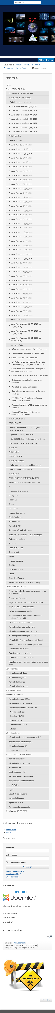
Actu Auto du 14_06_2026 (21, 245)
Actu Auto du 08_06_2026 (21, 271)
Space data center (17, 513)
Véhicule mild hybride (17, 678)
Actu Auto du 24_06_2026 (21, 202)
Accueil (19, 65)
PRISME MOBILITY (17, 419)
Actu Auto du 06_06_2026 (21, 280)
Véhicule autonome (13, 733)
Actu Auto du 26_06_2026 (21, 193)
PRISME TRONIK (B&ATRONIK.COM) (24, 482)
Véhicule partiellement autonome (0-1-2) (25, 737)
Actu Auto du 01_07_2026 (21, 171)
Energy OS (13, 495)
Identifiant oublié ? (13, 874)
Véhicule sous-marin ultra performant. (24, 631)
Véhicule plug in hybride (18, 686)
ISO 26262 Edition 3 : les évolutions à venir (28, 439)
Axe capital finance (16, 798)
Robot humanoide (16, 548)
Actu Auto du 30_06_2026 (21, 175)
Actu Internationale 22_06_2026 (24, 128)
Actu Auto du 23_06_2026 (21, 206)
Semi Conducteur (16, 517)
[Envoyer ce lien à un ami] (51, 936)
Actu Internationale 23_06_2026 (24, 123)
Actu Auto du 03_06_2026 (21, 293)
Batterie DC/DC (16, 720)
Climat (11, 574)
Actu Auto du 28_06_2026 (21, 184)
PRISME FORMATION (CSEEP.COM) (24, 582)
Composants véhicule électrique (17, 68)
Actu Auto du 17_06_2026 (21, 232)
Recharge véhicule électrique (20, 530)
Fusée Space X (16, 561)
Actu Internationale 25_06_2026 (24, 115)
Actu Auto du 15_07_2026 (21, 149)
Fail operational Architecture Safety (24, 443)
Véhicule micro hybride (18, 673)
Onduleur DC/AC (17, 716)
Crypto (11, 789)
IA (9, 487)
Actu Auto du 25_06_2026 (21, 197)
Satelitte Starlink (17, 569)
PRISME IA (13, 448)
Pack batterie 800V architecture (24, 387)
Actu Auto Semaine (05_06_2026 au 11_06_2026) (26, 332)
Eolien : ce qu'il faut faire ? (21, 470)
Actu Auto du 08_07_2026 (21, 167)
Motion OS (13, 500)
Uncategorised (19, 943)
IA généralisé (14, 785)
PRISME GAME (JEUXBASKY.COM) (24, 478)
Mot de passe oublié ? (15, 871)
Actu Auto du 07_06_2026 (21, 276)
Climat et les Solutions (18, 794)
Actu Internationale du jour (20, 102)
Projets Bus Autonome (18, 598)
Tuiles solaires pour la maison (21, 623)
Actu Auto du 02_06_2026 (21, 298)
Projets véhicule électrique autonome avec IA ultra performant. (27, 592)
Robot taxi (13, 543)
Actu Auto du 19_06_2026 (21, 223)
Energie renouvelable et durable (21, 781)
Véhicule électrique (32, 65)
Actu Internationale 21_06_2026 (24, 132)
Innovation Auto (16, 345)
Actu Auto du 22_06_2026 (21, 210)
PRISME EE (14, 452)
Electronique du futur (17, 772)
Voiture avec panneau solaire (20, 611)
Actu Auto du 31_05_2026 (21, 307)
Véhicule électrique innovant (20, 763)
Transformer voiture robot (19, 649)
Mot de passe (11, 855)
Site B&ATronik (9, 918)
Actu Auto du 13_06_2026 (21, 250)
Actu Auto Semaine (18, 320)
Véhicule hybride (12, 669)
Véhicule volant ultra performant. (22, 627)
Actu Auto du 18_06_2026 (21, 228)
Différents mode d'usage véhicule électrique (29, 349)
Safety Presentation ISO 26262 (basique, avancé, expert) (27, 429)
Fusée (11, 557)
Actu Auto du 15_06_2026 (21, 241)
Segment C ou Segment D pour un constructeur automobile (25, 413)
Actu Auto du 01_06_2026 (21, 302)
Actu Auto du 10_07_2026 (21, 158)
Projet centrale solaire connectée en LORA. (26, 602)
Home (8, 85)
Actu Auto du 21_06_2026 (21, 215)
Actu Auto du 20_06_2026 (21, 219)
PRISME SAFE (15, 423)
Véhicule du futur (15, 768)
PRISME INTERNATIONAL (20, 98)
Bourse (11, 504)
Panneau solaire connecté (19, 807)
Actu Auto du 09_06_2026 (21, 263)
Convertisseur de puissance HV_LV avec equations (28, 392)
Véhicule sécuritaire (17, 759)
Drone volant (14, 552)
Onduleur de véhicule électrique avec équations (26, 381)
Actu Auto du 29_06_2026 (21, 180)
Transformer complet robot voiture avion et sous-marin (28, 663)
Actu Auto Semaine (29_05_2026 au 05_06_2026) (26, 339)
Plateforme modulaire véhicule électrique (25, 535)
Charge (13, 729)
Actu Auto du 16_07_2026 (21, 145)
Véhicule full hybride (17, 682)
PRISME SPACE (16, 456)
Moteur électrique (17, 712)
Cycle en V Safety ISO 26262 (22, 435)
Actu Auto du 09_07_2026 (21, 162)
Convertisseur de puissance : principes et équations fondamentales (28, 370)
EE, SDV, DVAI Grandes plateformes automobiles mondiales (26, 399)
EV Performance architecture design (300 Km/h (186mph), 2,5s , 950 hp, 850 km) (28, 363)
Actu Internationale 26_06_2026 (24, 111)
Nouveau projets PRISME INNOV (19, 755)
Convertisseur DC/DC (19, 725)
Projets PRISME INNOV (16, 587)
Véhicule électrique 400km (19, 699)
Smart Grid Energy (16, 578)
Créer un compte (12, 877)
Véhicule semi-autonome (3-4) (21, 742)
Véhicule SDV (14, 522)
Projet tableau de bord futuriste (21, 607)
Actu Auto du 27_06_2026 (21, 189)
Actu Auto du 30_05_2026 (21, 311)
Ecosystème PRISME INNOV (21, 93)
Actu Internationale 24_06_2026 (24, 119)
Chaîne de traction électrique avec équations (29, 376)
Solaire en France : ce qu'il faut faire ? (25, 465)
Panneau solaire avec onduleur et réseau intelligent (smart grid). (25, 616)
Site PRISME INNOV (14, 690)
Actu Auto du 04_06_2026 (21, 289)
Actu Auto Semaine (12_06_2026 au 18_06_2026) (26, 325)
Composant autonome (18, 750)
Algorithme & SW (16, 803)
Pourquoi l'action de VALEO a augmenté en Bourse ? (29, 406)
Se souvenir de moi (18, 862)
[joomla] (19, 900)
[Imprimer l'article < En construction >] (48, 936)
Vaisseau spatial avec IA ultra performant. (26, 644)
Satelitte (12, 565)
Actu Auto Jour (16, 140)
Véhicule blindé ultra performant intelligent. (26, 640)
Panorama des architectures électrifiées (27, 353)
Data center (13, 508)
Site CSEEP (8, 922)
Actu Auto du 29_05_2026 (21, 315)
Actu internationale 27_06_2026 (24, 106)
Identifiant (10, 848)
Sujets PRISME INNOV (15, 89)
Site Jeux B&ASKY (11, 913)
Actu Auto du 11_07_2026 (21, 153)
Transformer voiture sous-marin (21, 657)
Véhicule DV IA (15, 526)
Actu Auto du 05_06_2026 (21, 285)
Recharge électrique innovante (21, 776)
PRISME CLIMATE (16, 461)
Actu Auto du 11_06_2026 (21, 258)
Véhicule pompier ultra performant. (23, 636)
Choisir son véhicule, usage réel (24, 358)
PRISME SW (14, 474)
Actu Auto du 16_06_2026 (21, 237)
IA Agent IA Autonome (19, 491)
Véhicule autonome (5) (18, 746)
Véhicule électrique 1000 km (20, 703)
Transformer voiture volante (20, 653)
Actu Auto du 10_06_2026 (21, 267)
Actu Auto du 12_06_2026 (21, 254)
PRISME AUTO (15, 136)
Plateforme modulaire (17, 539)
